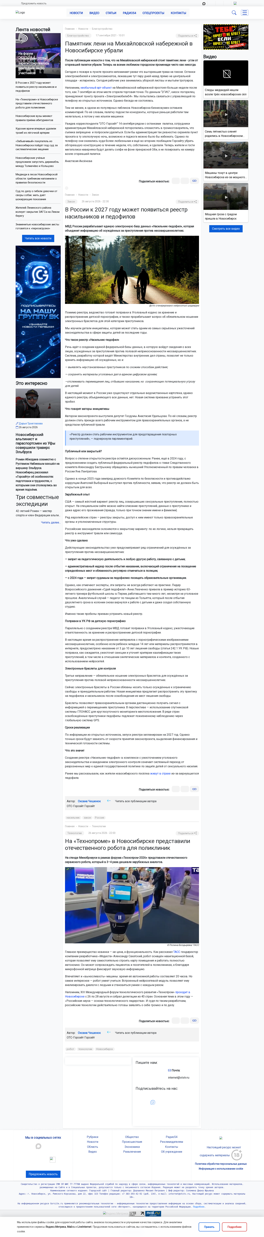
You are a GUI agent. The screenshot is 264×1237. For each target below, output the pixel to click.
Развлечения (132, 1151)
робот (70, 1049)
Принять (209, 1227)
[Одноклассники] (184, 181)
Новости (76, 13)
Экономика (132, 1147)
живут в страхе (160, 773)
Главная (70, 28)
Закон (95, 194)
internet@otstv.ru (178, 1077)
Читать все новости (38, 238)
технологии (85, 1049)
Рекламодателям (171, 1141)
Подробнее (234, 1227)
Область (92, 1147)
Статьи (111, 13)
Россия (99, 817)
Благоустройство (102, 28)
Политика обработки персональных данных (221, 1163)
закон (87, 817)
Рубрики (92, 1137)
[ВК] (176, 181)
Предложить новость (34, 3)
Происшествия (132, 1141)
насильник (73, 817)
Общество (132, 1137)
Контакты (178, 13)
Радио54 (129, 13)
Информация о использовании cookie (221, 1168)
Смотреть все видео (226, 228)
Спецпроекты (153, 13)
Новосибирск (104, 1049)
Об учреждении (171, 1151)
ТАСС (176, 952)
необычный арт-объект (96, 87)
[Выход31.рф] (225, 36)
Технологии (99, 826)
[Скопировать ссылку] (194, 181)
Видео (94, 13)
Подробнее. (199, 1207)
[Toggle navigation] (244, 13)
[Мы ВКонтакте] (38, 311)
